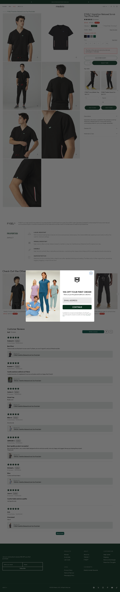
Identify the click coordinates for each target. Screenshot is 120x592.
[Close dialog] (91, 273)
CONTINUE (77, 307)
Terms (64, 315)
